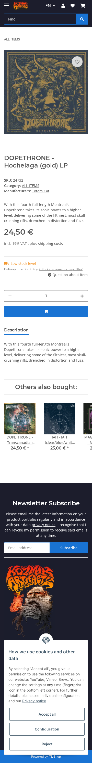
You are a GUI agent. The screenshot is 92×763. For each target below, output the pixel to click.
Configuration (47, 729)
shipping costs (50, 243)
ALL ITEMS (30, 185)
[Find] (82, 19)
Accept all (47, 714)
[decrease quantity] (10, 295)
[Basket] (83, 6)
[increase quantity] (82, 295)
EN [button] (48, 5)
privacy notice (43, 524)
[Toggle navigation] (6, 3)
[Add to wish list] (77, 61)
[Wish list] (72, 6)
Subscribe (68, 547)
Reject (47, 744)
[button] (63, 6)
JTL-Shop (55, 756)
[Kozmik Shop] (20, 6)
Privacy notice (34, 701)
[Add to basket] (46, 311)
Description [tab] (16, 330)
